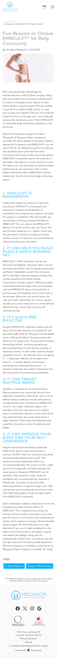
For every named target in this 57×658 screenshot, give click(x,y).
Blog (12, 22)
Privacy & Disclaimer (28, 638)
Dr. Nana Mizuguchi (14, 566)
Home (5, 22)
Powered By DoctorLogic (28, 650)
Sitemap (28, 642)
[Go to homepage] (18, 7)
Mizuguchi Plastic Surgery (40, 566)
